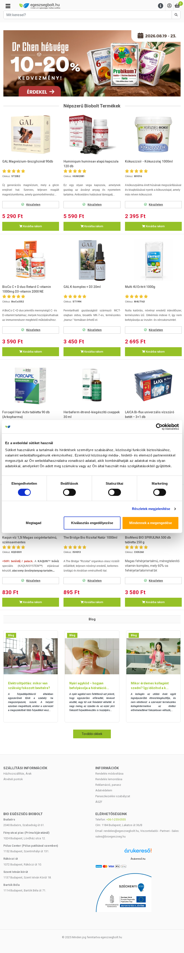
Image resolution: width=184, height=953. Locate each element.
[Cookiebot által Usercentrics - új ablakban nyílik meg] (159, 426)
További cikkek (92, 734)
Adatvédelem (103, 790)
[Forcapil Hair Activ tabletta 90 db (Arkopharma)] (30, 385)
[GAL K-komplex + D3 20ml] (92, 260)
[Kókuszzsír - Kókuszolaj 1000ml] (153, 134)
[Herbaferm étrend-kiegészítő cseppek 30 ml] (92, 385)
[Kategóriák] (8, 6)
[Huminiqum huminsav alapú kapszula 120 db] (92, 134)
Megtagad (33, 523)
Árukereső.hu (138, 858)
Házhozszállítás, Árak (17, 773)
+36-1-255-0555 (116, 819)
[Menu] (160, 6)
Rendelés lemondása (108, 779)
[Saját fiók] (169, 6)
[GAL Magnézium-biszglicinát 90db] (30, 134)
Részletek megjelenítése (151, 509)
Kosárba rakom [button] (32, 226)
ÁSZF (98, 801)
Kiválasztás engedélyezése (92, 523)
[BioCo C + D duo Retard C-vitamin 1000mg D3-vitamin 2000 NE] (30, 260)
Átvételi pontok (13, 779)
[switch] (69, 492)
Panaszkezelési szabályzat (112, 796)
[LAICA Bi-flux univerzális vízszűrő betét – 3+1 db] (153, 385)
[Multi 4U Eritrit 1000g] (153, 260)
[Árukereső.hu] (138, 852)
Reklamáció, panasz (108, 784)
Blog (11, 635)
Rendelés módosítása (109, 773)
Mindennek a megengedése (150, 523)
